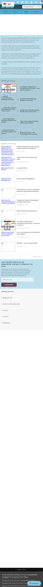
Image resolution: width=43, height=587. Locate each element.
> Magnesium (6, 297)
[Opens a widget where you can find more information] (34, 583)
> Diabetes (5, 323)
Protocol (15, 12)
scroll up (21, 570)
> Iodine (4, 310)
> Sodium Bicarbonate (10, 304)
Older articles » (37, 256)
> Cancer (5, 316)
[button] (38, 7)
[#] (7, 6)
